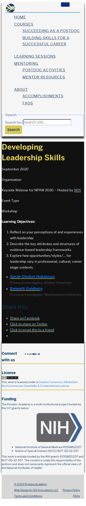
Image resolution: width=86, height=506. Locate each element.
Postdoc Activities (43, 70)
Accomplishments (43, 96)
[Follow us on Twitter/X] (31, 354)
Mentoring (26, 63)
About (21, 89)
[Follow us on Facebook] (34, 354)
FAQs (27, 103)
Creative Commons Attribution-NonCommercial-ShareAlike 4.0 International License (40, 384)
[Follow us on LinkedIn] (39, 354)
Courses (24, 24)
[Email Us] (29, 354)
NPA (77, 190)
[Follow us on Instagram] (36, 354)
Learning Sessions (35, 56)
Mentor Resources (43, 77)
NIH (8, 408)
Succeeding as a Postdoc (51, 30)
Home (20, 17)
